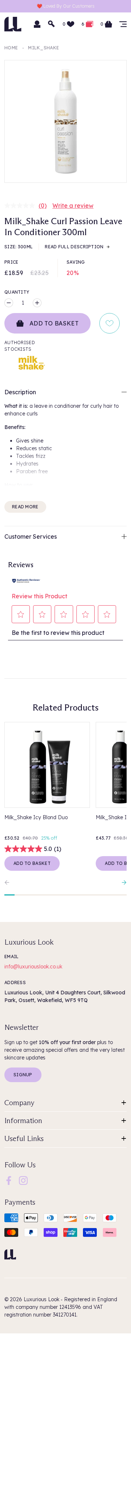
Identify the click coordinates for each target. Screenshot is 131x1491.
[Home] (10, 1254)
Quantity (16, 292)
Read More (25, 506)
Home (11, 47)
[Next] (122, 882)
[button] (21, 614)
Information (23, 1120)
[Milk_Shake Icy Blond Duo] (47, 764)
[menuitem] (8, 1180)
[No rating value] (21, 206)
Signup (22, 1074)
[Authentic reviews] (26, 580)
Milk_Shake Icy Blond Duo (36, 817)
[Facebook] (8, 1180)
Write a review (73, 205)
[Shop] (123, 24)
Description (20, 392)
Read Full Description (74, 246)
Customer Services (30, 536)
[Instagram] (23, 1180)
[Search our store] (51, 24)
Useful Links (24, 1138)
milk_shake (43, 47)
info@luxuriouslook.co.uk (33, 966)
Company (19, 1102)
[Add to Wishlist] (109, 323)
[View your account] (37, 24)
